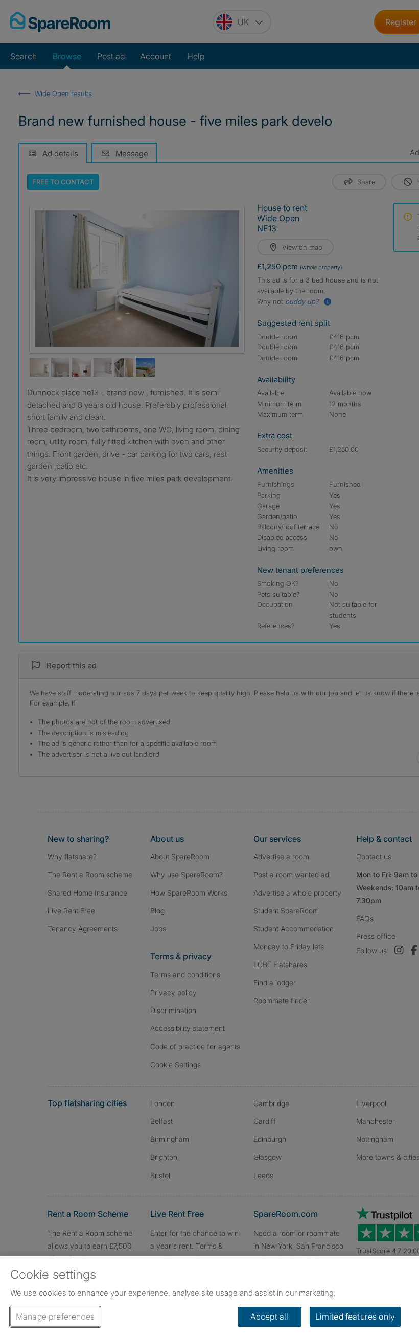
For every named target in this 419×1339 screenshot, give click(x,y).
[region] (209, 1297)
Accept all (269, 1316)
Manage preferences (55, 1316)
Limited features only (355, 1316)
